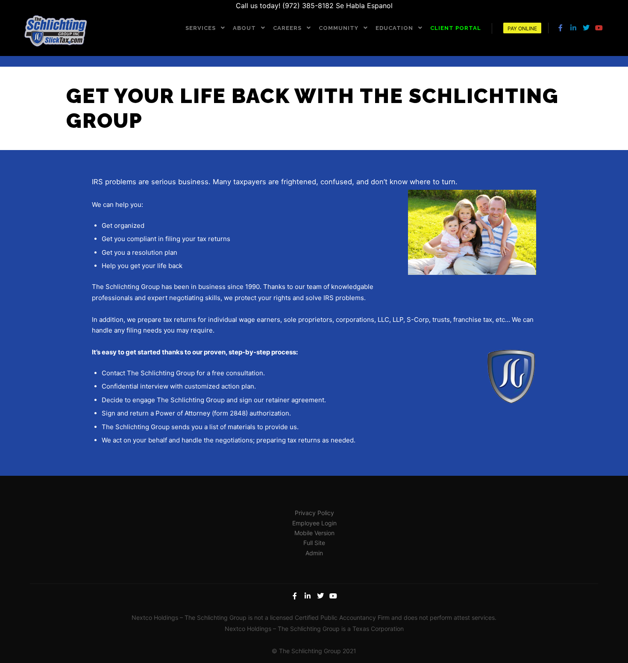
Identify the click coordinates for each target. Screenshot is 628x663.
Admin (314, 553)
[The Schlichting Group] (55, 31)
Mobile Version (314, 532)
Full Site (314, 542)
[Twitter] (586, 27)
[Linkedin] (573, 27)
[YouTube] (599, 27)
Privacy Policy (314, 512)
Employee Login (314, 523)
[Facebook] (560, 27)
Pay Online (522, 28)
